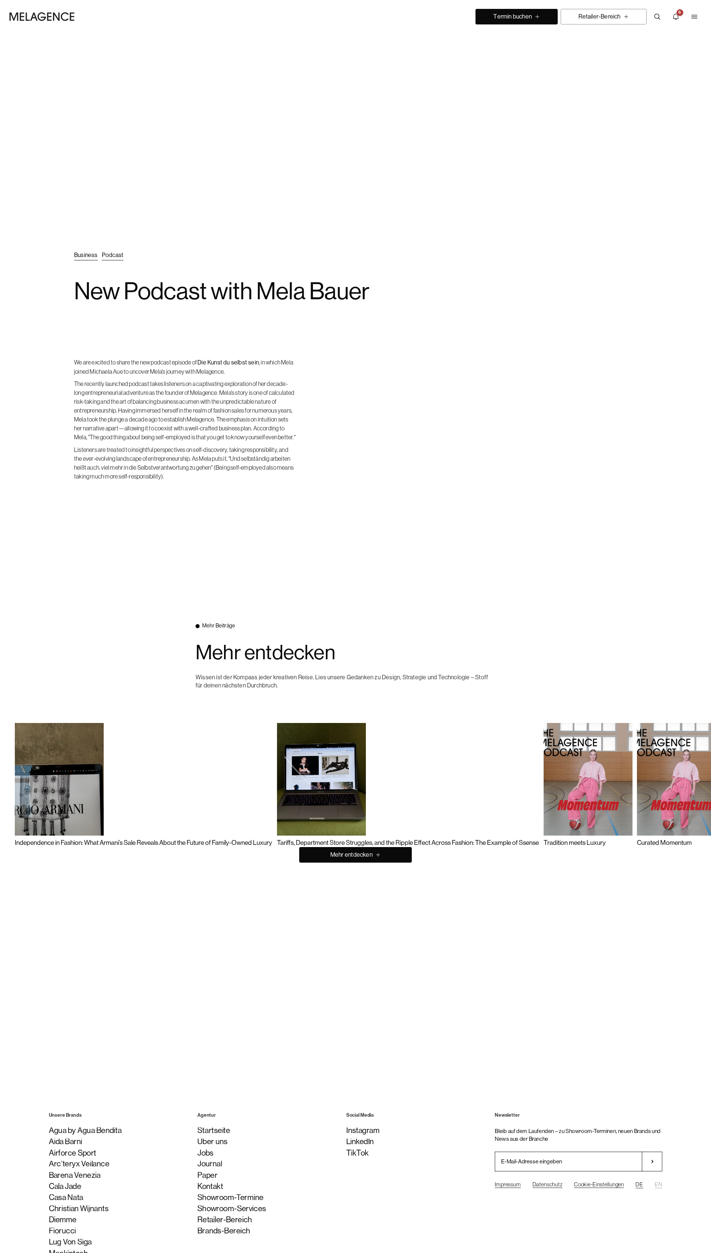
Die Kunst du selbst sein (228, 362)
